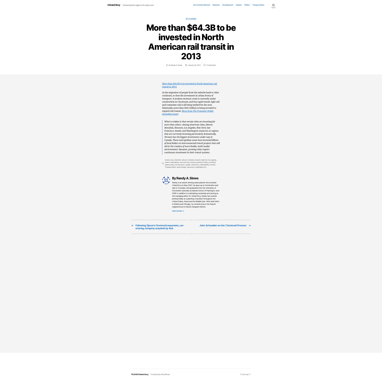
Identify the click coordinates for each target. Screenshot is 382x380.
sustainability (204, 165)
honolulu (191, 160)
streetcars (195, 165)
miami (167, 162)
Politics (247, 5)
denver (184, 160)
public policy (169, 165)
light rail (204, 160)
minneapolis (174, 162)
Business (216, 5)
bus (172, 160)
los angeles (212, 160)
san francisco (180, 165)
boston (167, 160)
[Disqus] (191, 269)
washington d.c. (201, 167)
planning (199, 162)
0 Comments (211, 65)
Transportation (258, 5)
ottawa (192, 162)
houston (198, 160)
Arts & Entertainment (201, 5)
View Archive (178, 211)
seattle (187, 165)
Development (227, 5)
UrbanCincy (113, 5)
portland (212, 162)
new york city (185, 162)
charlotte (177, 160)
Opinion (239, 5)
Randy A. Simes (176, 65)
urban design (181, 167)
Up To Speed (191, 19)
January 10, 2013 (194, 65)
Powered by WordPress (160, 374)
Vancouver (191, 167)
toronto (212, 165)
